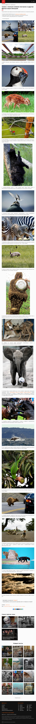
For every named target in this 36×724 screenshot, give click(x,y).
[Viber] (20, 609)
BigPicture (8, 4)
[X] (17, 609)
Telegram (15, 600)
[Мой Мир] (16, 609)
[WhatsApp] (21, 609)
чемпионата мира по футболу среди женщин (20, 392)
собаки (23, 606)
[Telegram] (22, 609)
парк (14, 606)
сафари (16, 606)
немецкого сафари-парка (20, 14)
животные (13, 4)
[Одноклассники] (14, 609)
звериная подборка (8, 606)
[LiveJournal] (18, 609)
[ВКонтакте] (13, 609)
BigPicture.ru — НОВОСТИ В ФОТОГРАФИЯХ (9, 714)
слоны (20, 606)
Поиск (31, 1)
